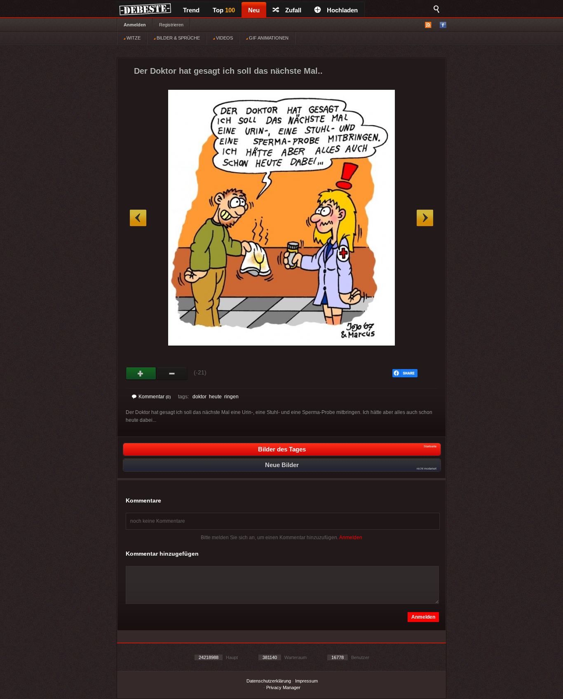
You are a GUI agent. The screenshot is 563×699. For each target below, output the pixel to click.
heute (215, 397)
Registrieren (171, 24)
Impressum (306, 680)
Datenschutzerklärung (268, 680)
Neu (254, 10)
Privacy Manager (283, 687)
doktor (199, 397)
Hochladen (342, 10)
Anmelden (135, 24)
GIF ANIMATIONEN (268, 37)
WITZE (133, 37)
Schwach (172, 373)
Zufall (293, 10)
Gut (141, 373)
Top (224, 10)
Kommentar (154, 397)
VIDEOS (224, 37)
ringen (231, 397)
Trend (191, 10)
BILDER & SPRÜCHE (177, 37)
